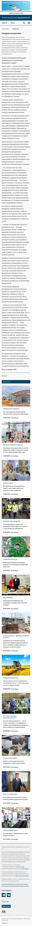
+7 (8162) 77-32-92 (19, 866)
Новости (4, 23)
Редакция (4, 923)
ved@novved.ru (25, 868)
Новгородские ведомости (22, 875)
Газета (13, 23)
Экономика (5, 29)
